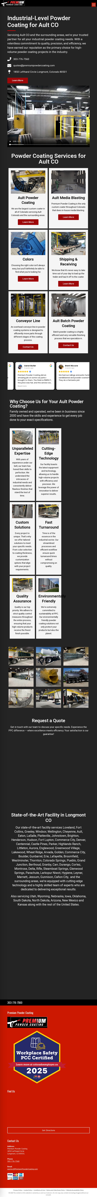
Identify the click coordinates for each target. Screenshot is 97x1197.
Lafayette (56, 856)
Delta (31, 868)
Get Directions (48, 1130)
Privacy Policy (17, 1190)
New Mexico (70, 900)
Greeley (29, 831)
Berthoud (35, 864)
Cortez (76, 864)
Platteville (43, 835)
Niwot (56, 873)
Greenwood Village (67, 848)
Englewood (46, 848)
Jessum (34, 877)
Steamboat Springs (55, 868)
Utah (33, 896)
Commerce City (65, 840)
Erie (46, 856)
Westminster (20, 860)
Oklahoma (79, 896)
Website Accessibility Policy (75, 1190)
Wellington (54, 831)
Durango (64, 864)
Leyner (78, 873)
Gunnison (46, 877)
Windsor (41, 831)
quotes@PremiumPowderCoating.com (22, 1169)
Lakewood (18, 852)
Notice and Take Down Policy (55, 1190)
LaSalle (31, 835)
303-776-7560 (13, 1161)
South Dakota (22, 900)
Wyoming (43, 896)
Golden (59, 852)
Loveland (69, 827)
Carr (55, 864)
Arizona (56, 900)
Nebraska (57, 896)
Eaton (21, 835)
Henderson (18, 840)
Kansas (22, 904)
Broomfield (71, 856)
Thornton (36, 860)
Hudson (32, 840)
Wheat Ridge (34, 852)
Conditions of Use (39, 1190)
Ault (79, 831)
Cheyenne (69, 831)
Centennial (23, 844)
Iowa (68, 896)
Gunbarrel (36, 856)
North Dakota (40, 900)
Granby (46, 864)
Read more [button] (15, 386)
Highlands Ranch (69, 844)
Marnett (22, 877)
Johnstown (58, 835)
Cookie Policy (28, 1190)
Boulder (23, 856)
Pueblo (71, 860)
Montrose (20, 868)
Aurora (33, 848)
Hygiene (67, 873)
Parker (53, 844)
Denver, (81, 840)
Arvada (48, 852)
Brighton (73, 835)
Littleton (22, 848)
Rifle (39, 868)
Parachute (32, 873)
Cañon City (61, 877)
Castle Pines (39, 844)
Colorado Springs (54, 860)
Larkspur (46, 873)
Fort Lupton (46, 840)
